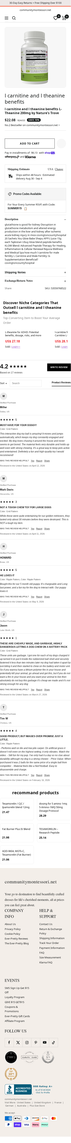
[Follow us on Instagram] (26, 1042)
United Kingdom (42, 1102)
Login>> (16, 346)
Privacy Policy (13, 929)
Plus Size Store (37, 1105)
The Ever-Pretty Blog (17, 943)
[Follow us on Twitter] (18, 1042)
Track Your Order (49, 943)
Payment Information (52, 948)
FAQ (41, 952)
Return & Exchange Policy (50, 931)
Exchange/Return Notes (19, 280)
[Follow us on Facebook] (9, 1042)
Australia (21, 1105)
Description (11, 219)
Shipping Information (52, 938)
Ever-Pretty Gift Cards (17, 1016)
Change (59, 169)
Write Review (59, 367)
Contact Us (45, 924)
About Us (10, 924)
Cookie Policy (12, 934)
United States (23, 1102)
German (9, 1105)
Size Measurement (50, 957)
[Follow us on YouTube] (44, 1042)
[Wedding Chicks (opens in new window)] (11, 1057)
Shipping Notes (15, 272)
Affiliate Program (15, 1021)
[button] (61, 143)
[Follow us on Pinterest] (35, 1042)
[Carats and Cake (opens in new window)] (29, 1057)
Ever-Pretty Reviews (16, 938)
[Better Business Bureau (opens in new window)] (29, 1089)
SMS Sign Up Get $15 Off (17, 990)
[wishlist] (55, 18)
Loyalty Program (14, 997)
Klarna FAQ (45, 962)
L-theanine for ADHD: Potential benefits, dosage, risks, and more (23, 334)
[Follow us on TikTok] (53, 1042)
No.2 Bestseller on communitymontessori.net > (32, 125)
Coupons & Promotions (12, 1009)
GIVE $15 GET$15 (14, 1002)
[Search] (14, 18)
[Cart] (64, 18)
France (57, 1102)
